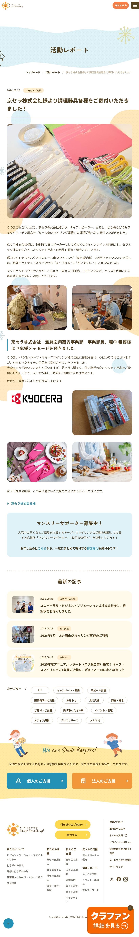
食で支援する (54, 869)
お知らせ (71, 700)
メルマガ (95, 720)
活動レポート (90, 868)
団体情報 (11, 883)
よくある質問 (116, 835)
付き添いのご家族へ (72, 824)
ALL (40, 690)
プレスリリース (69, 720)
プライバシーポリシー (121, 842)
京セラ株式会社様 (23, 503)
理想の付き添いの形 (17, 871)
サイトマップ (116, 866)
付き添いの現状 (15, 865)
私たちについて (16, 849)
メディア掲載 (41, 720)
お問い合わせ (116, 821)
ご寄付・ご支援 (43, 710)
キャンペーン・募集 (68, 690)
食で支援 (94, 700)
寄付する (72, 835)
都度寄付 (92, 548)
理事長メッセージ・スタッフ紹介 (25, 877)
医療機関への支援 (44, 700)
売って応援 (72, 891)
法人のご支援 (90, 849)
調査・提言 (117, 700)
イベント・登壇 (104, 710)
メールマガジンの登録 (121, 860)
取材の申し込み (117, 828)
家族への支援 (98, 690)
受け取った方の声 (73, 710)
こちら (42, 548)
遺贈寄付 (70, 879)
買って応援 (72, 885)
